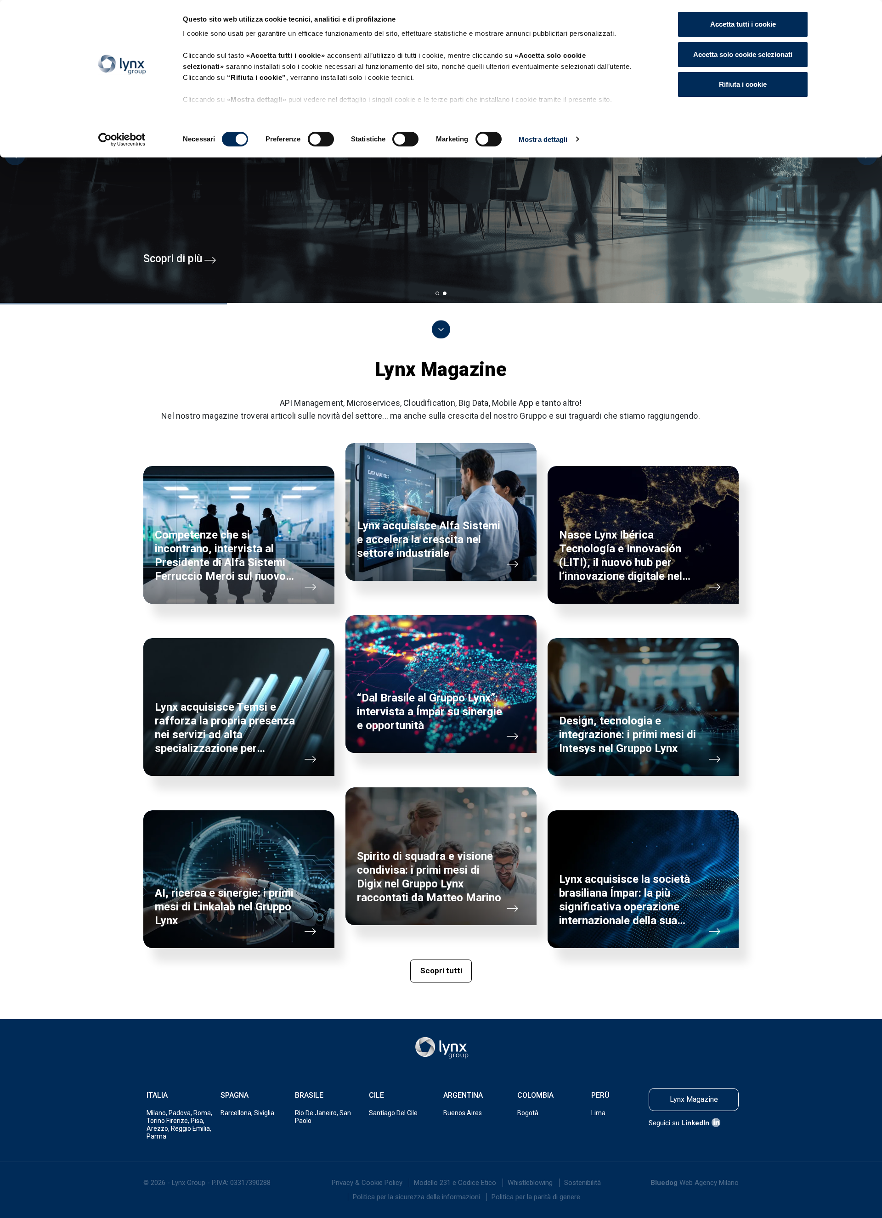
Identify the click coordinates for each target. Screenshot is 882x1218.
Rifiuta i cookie (743, 84)
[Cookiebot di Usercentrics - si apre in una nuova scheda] (122, 139)
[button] (437, 293)
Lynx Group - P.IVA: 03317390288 (221, 1183)
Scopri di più (172, 259)
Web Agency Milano (709, 1183)
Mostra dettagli (543, 139)
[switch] (321, 139)
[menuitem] (367, 1183)
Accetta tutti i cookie (743, 24)
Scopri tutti (441, 970)
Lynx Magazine (694, 1099)
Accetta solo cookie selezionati (742, 54)
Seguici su (679, 1123)
